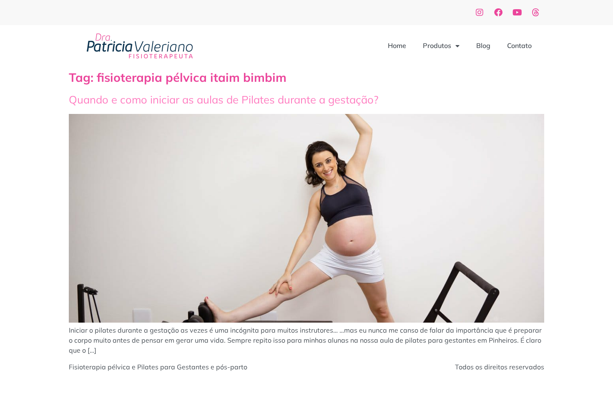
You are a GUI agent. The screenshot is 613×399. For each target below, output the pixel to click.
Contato (519, 45)
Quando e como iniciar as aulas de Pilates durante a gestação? (223, 99)
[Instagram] (479, 12)
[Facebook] (498, 12)
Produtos (437, 45)
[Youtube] (517, 12)
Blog (483, 45)
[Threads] (536, 12)
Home (397, 45)
